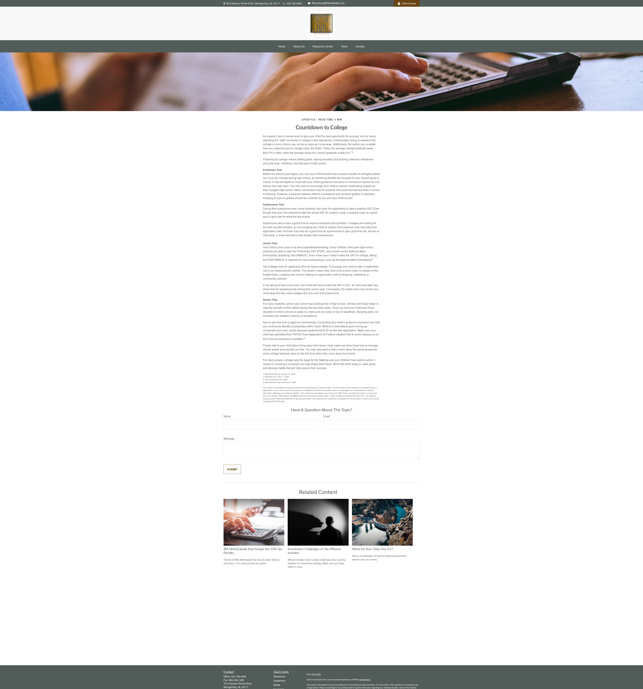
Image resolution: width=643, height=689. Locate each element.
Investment (279, 680)
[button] (282, 46)
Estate (276, 684)
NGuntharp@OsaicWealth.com (328, 3)
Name (227, 416)
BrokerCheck (364, 679)
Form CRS (316, 674)
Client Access (409, 3)
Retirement (279, 676)
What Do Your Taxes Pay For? (372, 549)
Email (326, 416)
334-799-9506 (294, 3)
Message (229, 438)
